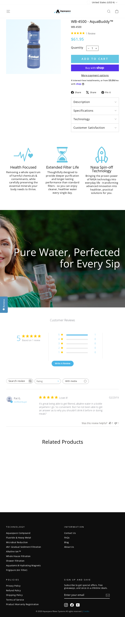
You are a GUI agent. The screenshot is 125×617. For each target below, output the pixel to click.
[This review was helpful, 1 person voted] (110, 423)
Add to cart (95, 59)
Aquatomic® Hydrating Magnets (23, 565)
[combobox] (48, 381)
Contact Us (70, 533)
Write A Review (62, 363)
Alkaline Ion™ (13, 551)
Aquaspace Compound (18, 533)
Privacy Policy (13, 585)
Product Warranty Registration (22, 604)
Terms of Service (15, 599)
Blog (66, 542)
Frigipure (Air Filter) (16, 570)
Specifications (83, 110)
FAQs (67, 537)
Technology (81, 119)
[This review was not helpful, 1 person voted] (115, 423)
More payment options (95, 75)
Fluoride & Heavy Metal (18, 537)
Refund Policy (13, 590)
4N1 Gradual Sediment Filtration (23, 546)
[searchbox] (16, 381)
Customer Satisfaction (89, 127)
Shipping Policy (14, 595)
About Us (69, 546)
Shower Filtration (15, 560)
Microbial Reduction (17, 542)
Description (81, 102)
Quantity (77, 47)
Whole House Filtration (18, 556)
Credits (86, 611)
